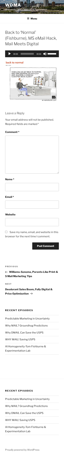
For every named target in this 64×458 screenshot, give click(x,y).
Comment (12, 132)
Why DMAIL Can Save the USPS (24, 332)
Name (9, 179)
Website (10, 214)
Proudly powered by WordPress (22, 449)
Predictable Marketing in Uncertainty (27, 318)
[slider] (52, 53)
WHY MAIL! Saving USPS (20, 339)
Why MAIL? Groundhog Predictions (26, 325)
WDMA (13, 5)
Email (9, 197)
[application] (32, 53)
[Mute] (45, 54)
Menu (34, 18)
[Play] (9, 54)
